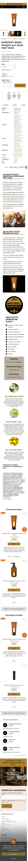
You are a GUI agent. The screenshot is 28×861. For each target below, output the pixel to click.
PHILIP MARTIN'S (10, 76)
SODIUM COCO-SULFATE (17, 473)
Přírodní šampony (17, 108)
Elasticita (16, 137)
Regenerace (16, 141)
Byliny (15, 156)
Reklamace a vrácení (5, 825)
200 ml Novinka (16, 556)
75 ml (9, 556)
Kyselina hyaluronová (18, 150)
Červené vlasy (17, 120)
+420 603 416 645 (7, 838)
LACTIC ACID (16, 492)
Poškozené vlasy (17, 130)
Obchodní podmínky (5, 819)
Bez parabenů (17, 153)
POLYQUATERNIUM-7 (8, 495)
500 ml (13, 602)
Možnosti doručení (6, 69)
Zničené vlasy (17, 133)
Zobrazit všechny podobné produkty (14, 609)
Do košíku (21, 85)
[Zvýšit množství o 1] (12, 85)
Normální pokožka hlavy (17, 145)
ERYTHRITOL (6, 477)
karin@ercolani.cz (7, 837)
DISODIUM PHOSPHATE (8, 491)
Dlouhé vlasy (16, 121)
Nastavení (13, 858)
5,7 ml (13, 706)
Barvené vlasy (17, 115)
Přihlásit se (6, 806)
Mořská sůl (19, 152)
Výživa (21, 141)
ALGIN (4, 488)
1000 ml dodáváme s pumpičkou (17, 112)
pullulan (18, 432)
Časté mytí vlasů (17, 119)
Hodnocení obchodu (5, 830)
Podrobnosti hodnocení (19, 38)
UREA (22, 491)
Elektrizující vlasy (17, 122)
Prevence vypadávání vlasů (17, 139)
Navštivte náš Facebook (9, 840)
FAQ (2, 826)
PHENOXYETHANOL (7, 487)
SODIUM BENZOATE (18, 487)
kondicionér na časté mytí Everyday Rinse (13, 265)
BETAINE (15, 474)
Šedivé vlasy (19, 132)
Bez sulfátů (20, 154)
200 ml (15, 111)
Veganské (19, 156)
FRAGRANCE (15, 485)
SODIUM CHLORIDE (7, 492)
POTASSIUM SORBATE (12, 494)
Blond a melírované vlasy (17, 117)
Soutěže (3, 823)
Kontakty (3, 816)
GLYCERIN (19, 475)
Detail (14, 544)
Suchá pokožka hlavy (18, 146)
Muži (18, 157)
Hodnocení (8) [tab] (22, 167)
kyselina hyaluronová (10, 433)
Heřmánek (16, 149)
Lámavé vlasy (19, 126)
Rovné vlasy (16, 131)
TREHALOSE (6, 489)
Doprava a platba (4, 818)
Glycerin (18, 148)
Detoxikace (16, 136)
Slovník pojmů (4, 828)
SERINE (8, 488)
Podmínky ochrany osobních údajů (8, 821)
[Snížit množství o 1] (5, 85)
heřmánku (18, 362)
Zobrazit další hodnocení (20, 755)
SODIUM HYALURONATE (15, 489)
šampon (15, 159)
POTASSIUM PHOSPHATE (17, 488)
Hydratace (20, 137)
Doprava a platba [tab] (13, 167)
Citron (15, 148)
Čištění (20, 135)
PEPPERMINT (6, 482)
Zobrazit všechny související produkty (14, 713)
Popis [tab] (6, 167)
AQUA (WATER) (6, 473)
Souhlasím (14, 854)
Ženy (15, 157)
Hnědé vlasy (16, 124)
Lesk (15, 139)
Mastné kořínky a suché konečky (17, 128)
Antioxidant (16, 135)
